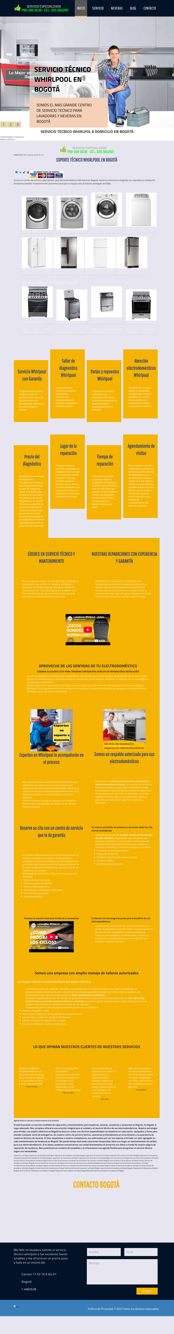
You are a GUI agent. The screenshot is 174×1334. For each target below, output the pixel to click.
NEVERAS (117, 8)
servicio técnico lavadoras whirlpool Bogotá (117, 1168)
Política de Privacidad (101, 1309)
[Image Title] (37, 213)
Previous (3, 73)
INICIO (81, 8)
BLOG (133, 8)
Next (170, 73)
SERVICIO (98, 8)
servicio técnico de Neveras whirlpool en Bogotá (37, 1170)
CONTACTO (150, 8)
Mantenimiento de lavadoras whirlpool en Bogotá (105, 1170)
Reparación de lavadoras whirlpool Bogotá (71, 1170)
